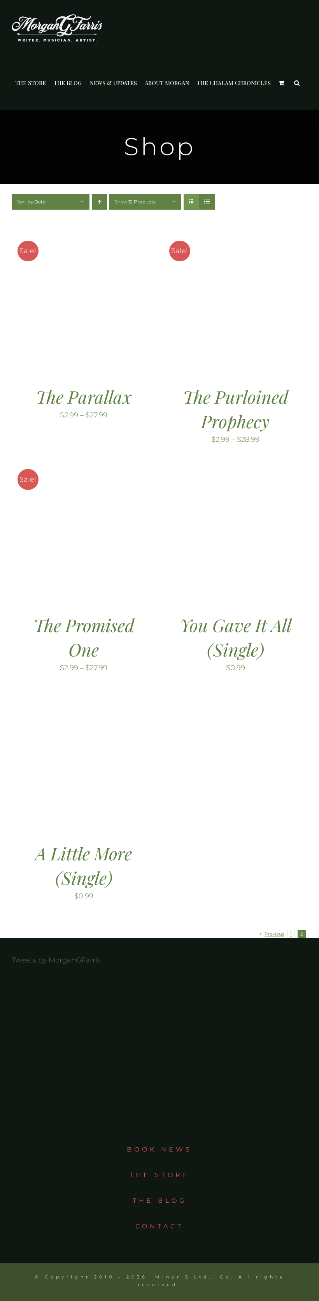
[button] (297, 83)
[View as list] (206, 201)
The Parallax (84, 396)
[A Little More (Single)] (84, 695)
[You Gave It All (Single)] (235, 467)
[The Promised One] (84, 467)
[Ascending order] (99, 202)
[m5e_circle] (159, 1055)
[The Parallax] (84, 239)
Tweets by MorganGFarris (56, 960)
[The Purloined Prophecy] (235, 239)
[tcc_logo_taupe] (159, 977)
